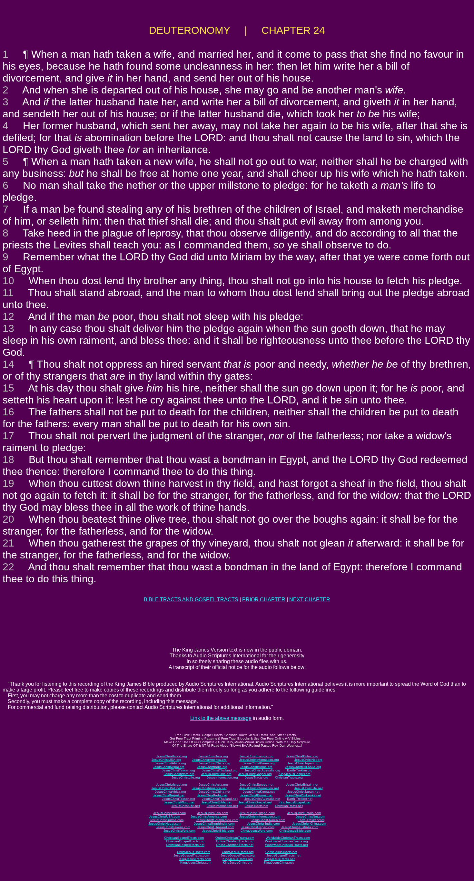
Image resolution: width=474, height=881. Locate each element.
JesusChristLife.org (186, 777)
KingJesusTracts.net (279, 859)
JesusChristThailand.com (215, 827)
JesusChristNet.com (310, 816)
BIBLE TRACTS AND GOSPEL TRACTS (191, 599)
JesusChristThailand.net (220, 798)
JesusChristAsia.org (213, 756)
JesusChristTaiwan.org (178, 770)
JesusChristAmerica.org (209, 759)
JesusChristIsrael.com (169, 813)
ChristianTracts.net (289, 806)
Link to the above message (221, 718)
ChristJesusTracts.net (281, 852)
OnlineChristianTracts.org (234, 841)
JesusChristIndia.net (212, 795)
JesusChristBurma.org (256, 767)
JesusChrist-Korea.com (268, 820)
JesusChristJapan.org (303, 763)
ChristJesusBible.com (295, 830)
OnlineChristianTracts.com (234, 837)
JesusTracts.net (256, 806)
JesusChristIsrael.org (171, 756)
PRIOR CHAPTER (263, 599)
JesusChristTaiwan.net (178, 798)
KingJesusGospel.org (295, 774)
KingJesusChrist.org (237, 862)
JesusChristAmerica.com (209, 816)
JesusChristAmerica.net (209, 788)
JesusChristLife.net (308, 788)
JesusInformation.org (222, 777)
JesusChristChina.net (214, 791)
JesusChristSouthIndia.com (214, 823)
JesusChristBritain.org (302, 756)
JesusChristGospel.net (255, 802)
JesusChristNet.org (308, 759)
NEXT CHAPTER (309, 599)
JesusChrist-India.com (263, 823)
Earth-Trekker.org (299, 770)
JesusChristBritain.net (302, 784)
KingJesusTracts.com (195, 859)
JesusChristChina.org (214, 763)
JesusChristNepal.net (168, 795)
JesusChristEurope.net (256, 784)
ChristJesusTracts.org (238, 852)
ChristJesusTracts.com (193, 852)
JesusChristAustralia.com (299, 827)
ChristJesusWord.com (256, 830)
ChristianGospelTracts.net (185, 845)
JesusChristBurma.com (166, 820)
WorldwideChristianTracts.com (288, 837)
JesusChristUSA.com (164, 816)
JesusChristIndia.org (212, 767)
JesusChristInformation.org (259, 759)
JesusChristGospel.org (255, 774)
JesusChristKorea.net (259, 791)
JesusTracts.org (256, 777)
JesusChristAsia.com (212, 813)
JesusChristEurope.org (256, 756)
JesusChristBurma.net (256, 795)
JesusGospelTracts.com (191, 855)
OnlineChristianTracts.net (234, 845)
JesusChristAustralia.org (262, 770)
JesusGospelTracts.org (238, 855)
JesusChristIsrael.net (171, 784)
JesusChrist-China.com (309, 823)
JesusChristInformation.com (259, 816)
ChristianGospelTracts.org (185, 841)
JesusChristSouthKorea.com (217, 820)
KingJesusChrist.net (279, 862)
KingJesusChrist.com (195, 862)
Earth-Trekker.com (311, 820)
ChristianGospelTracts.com (184, 837)
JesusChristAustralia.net (262, 798)
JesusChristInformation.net (259, 788)
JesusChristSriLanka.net (303, 795)
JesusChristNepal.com (164, 823)
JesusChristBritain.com (304, 813)
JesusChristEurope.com (257, 813)
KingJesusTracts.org (237, 859)
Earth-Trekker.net (299, 798)
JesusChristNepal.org (168, 767)
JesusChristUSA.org (166, 759)
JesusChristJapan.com (257, 827)
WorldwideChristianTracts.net (286, 845)
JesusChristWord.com (179, 830)
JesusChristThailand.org (220, 770)
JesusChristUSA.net (166, 788)
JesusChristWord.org (179, 774)
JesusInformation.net (222, 806)
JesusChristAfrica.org (170, 763)
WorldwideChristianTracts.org (286, 841)
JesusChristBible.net (216, 802)
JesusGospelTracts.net (283, 855)
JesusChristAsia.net (213, 784)
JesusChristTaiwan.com (173, 827)
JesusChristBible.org (216, 774)
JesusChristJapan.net (303, 791)
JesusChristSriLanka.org (303, 767)
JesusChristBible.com (218, 830)
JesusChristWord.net (179, 802)
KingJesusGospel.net (295, 802)
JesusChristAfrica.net (170, 791)
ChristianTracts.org (289, 777)
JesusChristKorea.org (259, 763)
